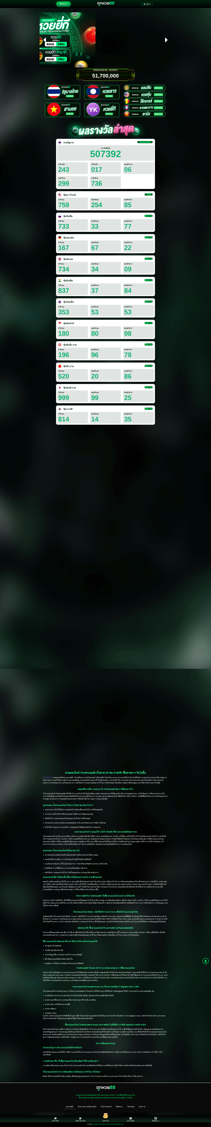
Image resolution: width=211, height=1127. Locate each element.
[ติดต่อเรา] (155, 1118)
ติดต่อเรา (119, 1107)
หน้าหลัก (55, 1121)
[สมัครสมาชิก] (80, 1118)
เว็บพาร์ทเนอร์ (106, 1107)
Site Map (130, 1107)
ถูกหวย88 (69, 1107)
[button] (44, 40)
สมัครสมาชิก (80, 1121)
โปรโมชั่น (130, 1121)
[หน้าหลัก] (55, 1118)
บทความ (142, 1107)
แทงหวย (105, 1121)
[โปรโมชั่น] (130, 1118)
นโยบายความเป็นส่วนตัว (86, 1107)
